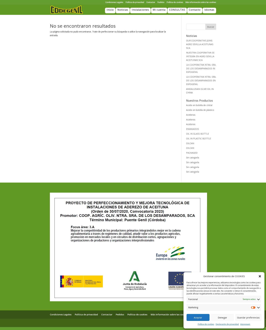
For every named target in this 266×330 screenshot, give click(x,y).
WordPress (91, 323)
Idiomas (209, 9)
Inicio (110, 9)
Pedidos (160, 2)
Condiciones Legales (114, 2)
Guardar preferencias (248, 317)
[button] (259, 276)
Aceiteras (190, 114)
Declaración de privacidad (227, 324)
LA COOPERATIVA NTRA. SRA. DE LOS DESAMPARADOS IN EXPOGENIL (201, 68)
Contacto (195, 9)
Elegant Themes (66, 323)
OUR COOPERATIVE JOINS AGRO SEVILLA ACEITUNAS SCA (199, 44)
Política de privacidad (135, 2)
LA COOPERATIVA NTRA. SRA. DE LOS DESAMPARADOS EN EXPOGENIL (201, 80)
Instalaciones (140, 9)
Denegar (222, 317)
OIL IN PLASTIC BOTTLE (198, 138)
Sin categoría (192, 157)
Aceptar (198, 317)
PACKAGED (191, 152)
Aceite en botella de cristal (199, 105)
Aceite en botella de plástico (200, 110)
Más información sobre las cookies (200, 2)
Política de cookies (206, 324)
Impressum (245, 324)
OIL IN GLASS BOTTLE (197, 133)
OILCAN (190, 143)
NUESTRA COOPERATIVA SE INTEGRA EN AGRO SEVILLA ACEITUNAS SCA (200, 56)
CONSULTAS (177, 9)
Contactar (150, 2)
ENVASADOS (192, 128)
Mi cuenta (159, 9)
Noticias (122, 9)
